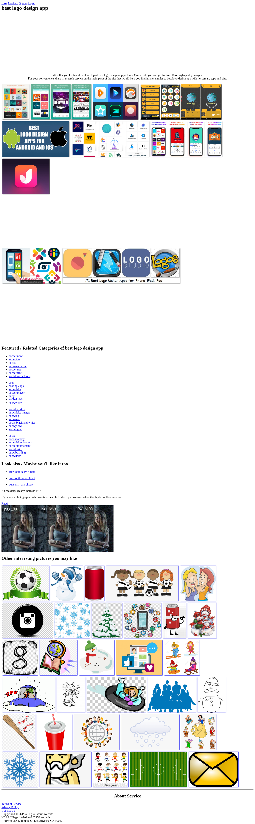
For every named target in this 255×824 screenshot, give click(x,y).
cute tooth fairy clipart (22, 471)
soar (11, 382)
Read (4, 503)
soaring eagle (16, 386)
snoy (12, 396)
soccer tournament (19, 445)
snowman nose (18, 366)
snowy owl (15, 426)
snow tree (14, 359)
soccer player (16, 392)
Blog (4, 3)
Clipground (18, 812)
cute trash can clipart (21, 484)
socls (12, 435)
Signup (23, 3)
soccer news (16, 356)
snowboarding (17, 452)
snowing (14, 415)
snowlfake (15, 455)
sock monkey (17, 439)
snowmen (14, 419)
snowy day (15, 402)
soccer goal (15, 429)
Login (31, 3)
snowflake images (19, 412)
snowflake (15, 389)
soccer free (15, 372)
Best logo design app (14, 114)
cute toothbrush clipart (22, 478)
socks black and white (22, 422)
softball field (16, 399)
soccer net (15, 369)
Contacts (13, 3)
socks (12, 362)
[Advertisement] (127, 42)
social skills (15, 449)
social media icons (19, 376)
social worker (17, 409)
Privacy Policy (10, 807)
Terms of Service (11, 803)
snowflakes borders (20, 442)
